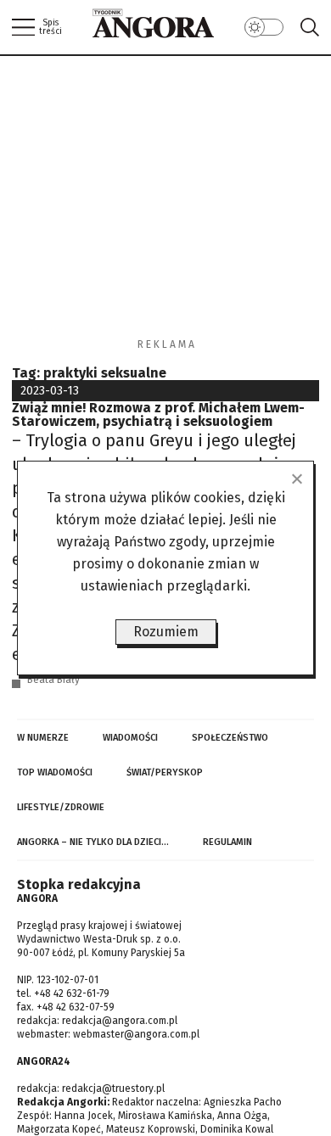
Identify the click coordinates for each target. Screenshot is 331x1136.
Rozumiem (166, 632)
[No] (296, 478)
